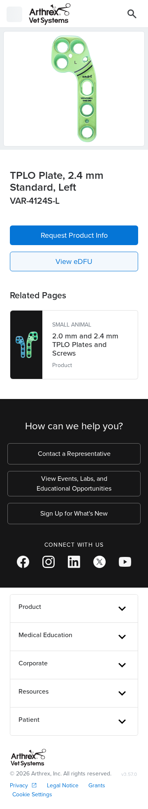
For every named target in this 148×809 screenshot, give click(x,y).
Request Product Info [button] (74, 235)
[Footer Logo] (28, 758)
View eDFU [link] (74, 261)
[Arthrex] (46, 14)
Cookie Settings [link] (32, 794)
